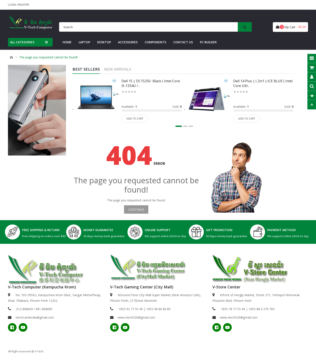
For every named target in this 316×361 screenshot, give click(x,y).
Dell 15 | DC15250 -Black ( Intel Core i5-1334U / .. (150, 83)
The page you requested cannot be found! (48, 57)
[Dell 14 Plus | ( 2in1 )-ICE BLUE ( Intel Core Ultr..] (207, 99)
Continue (136, 209)
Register (23, 4)
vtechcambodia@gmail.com (34, 317)
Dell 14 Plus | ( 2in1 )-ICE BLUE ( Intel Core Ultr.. (263, 83)
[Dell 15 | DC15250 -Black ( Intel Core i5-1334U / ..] (95, 99)
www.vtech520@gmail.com (136, 317)
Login (12, 4)
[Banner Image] (37, 110)
